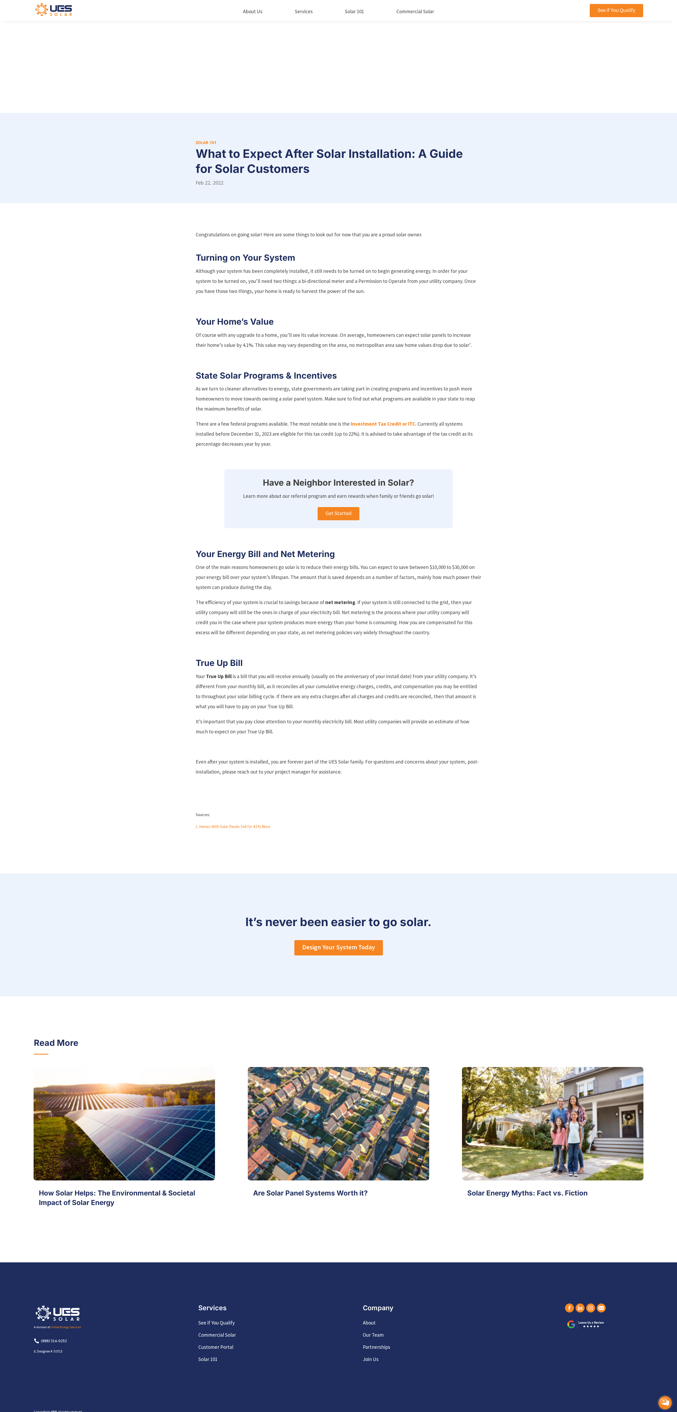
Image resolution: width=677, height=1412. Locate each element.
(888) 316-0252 (54, 1340)
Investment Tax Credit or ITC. (384, 424)
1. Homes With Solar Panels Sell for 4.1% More (233, 826)
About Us (252, 11)
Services (304, 11)
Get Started (338, 513)
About (369, 1322)
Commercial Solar (415, 11)
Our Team (373, 1335)
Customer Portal (215, 1347)
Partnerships (376, 1347)
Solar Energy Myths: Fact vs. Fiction (527, 1193)
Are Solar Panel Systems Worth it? (310, 1193)
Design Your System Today (338, 947)
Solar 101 (354, 11)
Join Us (370, 1359)
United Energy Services (65, 1327)
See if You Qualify (616, 10)
